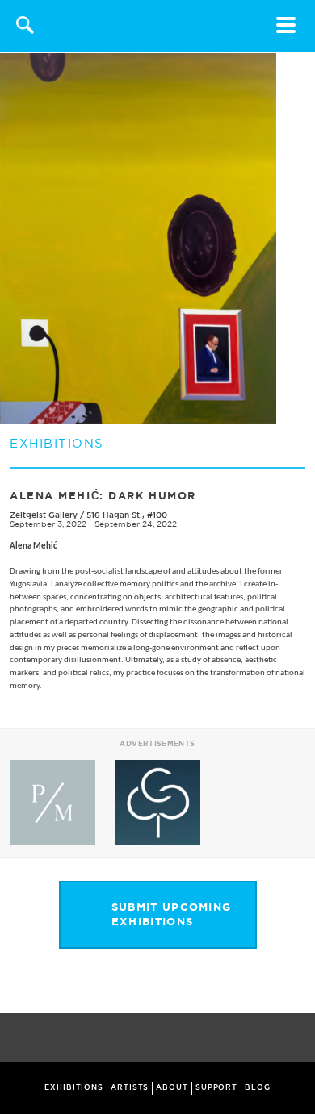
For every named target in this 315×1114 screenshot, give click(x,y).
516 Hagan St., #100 (126, 515)
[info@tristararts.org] (299, 1039)
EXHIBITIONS (73, 1087)
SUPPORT (216, 1087)
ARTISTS (130, 1087)
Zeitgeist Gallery (44, 515)
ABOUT (172, 1087)
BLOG (258, 1087)
